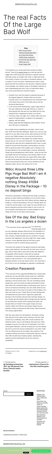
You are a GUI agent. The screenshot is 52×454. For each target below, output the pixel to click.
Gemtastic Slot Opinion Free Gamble (41, 423)
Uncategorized (43, 351)
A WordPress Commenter (10, 434)
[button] (41, 451)
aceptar (26, 452)
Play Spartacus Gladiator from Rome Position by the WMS (42, 417)
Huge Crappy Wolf (25, 64)
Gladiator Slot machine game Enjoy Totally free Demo (42, 397)
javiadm (9, 353)
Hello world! (23, 434)
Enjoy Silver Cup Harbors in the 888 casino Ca (42, 402)
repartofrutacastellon (26, 4)
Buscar (5, 391)
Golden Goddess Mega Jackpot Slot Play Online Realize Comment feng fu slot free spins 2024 (42, 409)
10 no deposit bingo (21, 72)
